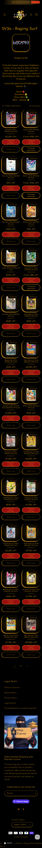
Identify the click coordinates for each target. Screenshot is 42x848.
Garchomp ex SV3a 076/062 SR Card (10, 544)
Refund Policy (10, 693)
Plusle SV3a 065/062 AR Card (31, 223)
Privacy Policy (10, 698)
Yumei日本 (23, 837)
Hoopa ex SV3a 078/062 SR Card (11, 452)
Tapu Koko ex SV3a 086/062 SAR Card (31, 361)
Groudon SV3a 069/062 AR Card (10, 130)
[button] (4, 14)
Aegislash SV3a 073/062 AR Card (11, 361)
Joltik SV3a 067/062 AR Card (11, 269)
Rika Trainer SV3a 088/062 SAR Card (31, 636)
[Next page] (27, 665)
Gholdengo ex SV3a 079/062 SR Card (11, 498)
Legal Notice (10, 703)
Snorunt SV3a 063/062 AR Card (11, 177)
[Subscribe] (35, 793)
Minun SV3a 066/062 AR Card (31, 407)
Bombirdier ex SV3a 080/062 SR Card (11, 590)
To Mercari (35, 2)
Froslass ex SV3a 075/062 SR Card (31, 498)
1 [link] (14, 666)
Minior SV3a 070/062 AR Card (31, 177)
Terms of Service (11, 688)
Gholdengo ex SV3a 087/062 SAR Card (31, 452)
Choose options (31, 149)
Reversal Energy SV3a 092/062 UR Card (31, 590)
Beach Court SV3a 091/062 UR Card (11, 636)
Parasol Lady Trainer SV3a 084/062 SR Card (11, 407)
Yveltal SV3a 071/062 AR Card (31, 130)
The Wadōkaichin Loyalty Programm (20, 708)
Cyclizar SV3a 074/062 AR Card (11, 315)
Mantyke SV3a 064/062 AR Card (11, 223)
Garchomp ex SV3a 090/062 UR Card (31, 544)
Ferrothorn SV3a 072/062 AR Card (31, 269)
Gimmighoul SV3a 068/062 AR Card (31, 315)
